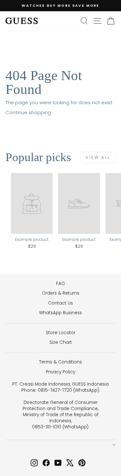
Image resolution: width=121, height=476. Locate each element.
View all (98, 157)
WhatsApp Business (60, 313)
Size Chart (60, 342)
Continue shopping (28, 112)
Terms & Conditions (60, 362)
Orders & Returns (60, 293)
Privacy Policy (60, 372)
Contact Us (60, 303)
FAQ (60, 283)
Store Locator (61, 333)
